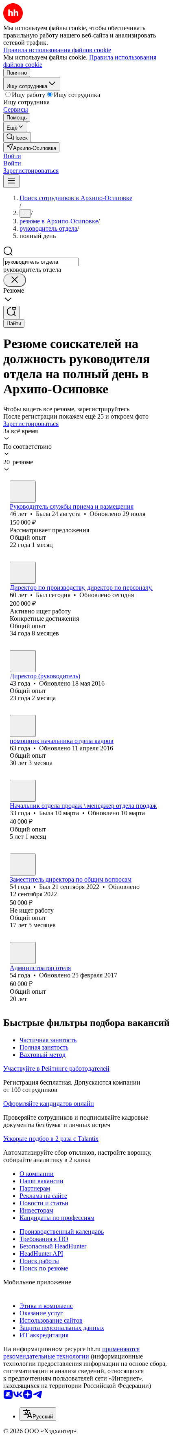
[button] (12, 155)
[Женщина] (23, 492)
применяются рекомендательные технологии (71, 1352)
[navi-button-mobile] (11, 181)
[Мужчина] (23, 573)
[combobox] (41, 262)
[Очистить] (14, 280)
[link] (17, 137)
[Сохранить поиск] (11, 312)
